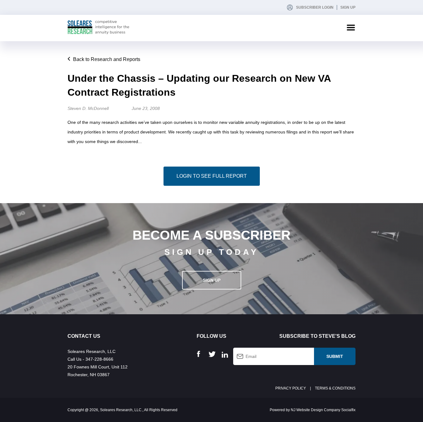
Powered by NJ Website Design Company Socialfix (312, 410)
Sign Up (347, 7)
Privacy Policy (290, 388)
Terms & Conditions (335, 388)
